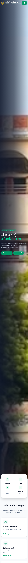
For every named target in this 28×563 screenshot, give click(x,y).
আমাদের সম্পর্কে (18, 253)
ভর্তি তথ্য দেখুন (6, 253)
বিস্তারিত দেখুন (6, 534)
